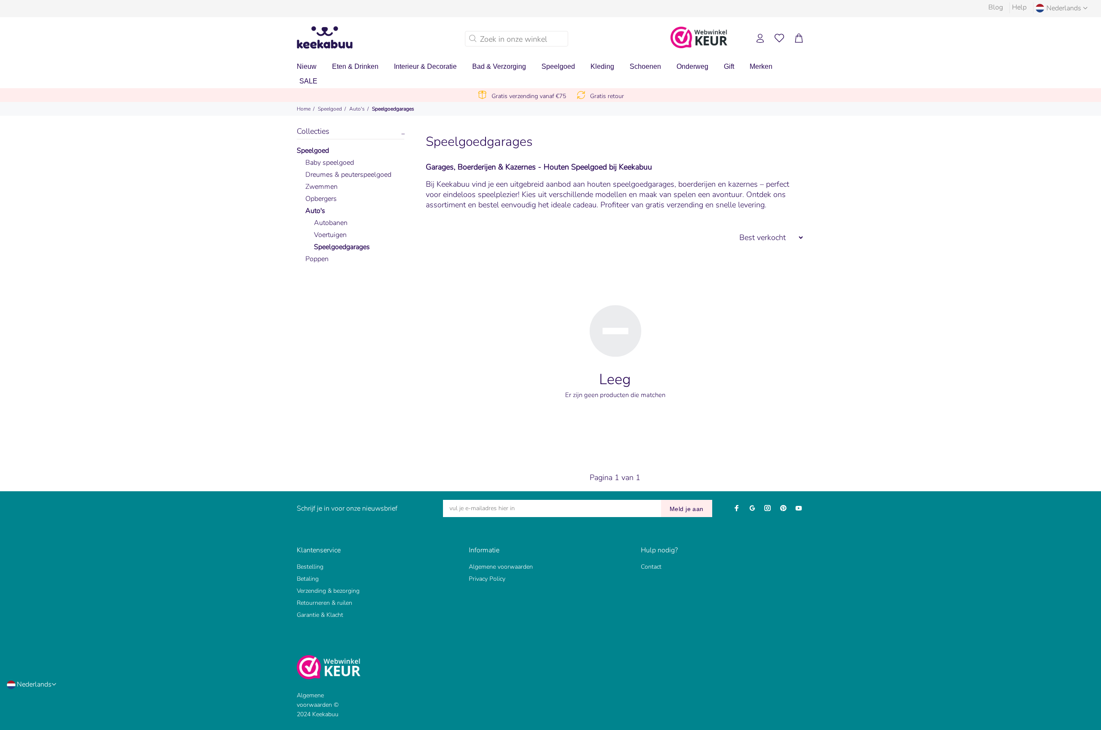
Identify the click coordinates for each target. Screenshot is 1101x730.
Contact (651, 567)
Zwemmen (321, 186)
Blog (995, 7)
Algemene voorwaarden (501, 567)
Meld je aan (687, 508)
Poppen (317, 259)
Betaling (308, 579)
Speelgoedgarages (393, 108)
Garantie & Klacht (320, 615)
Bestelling (310, 567)
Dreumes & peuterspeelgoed (348, 174)
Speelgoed (330, 108)
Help (1019, 7)
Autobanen (331, 223)
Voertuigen (330, 235)
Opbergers (321, 198)
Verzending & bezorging (328, 591)
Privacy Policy (487, 579)
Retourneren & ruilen (324, 603)
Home (304, 108)
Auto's (357, 108)
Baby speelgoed (329, 162)
